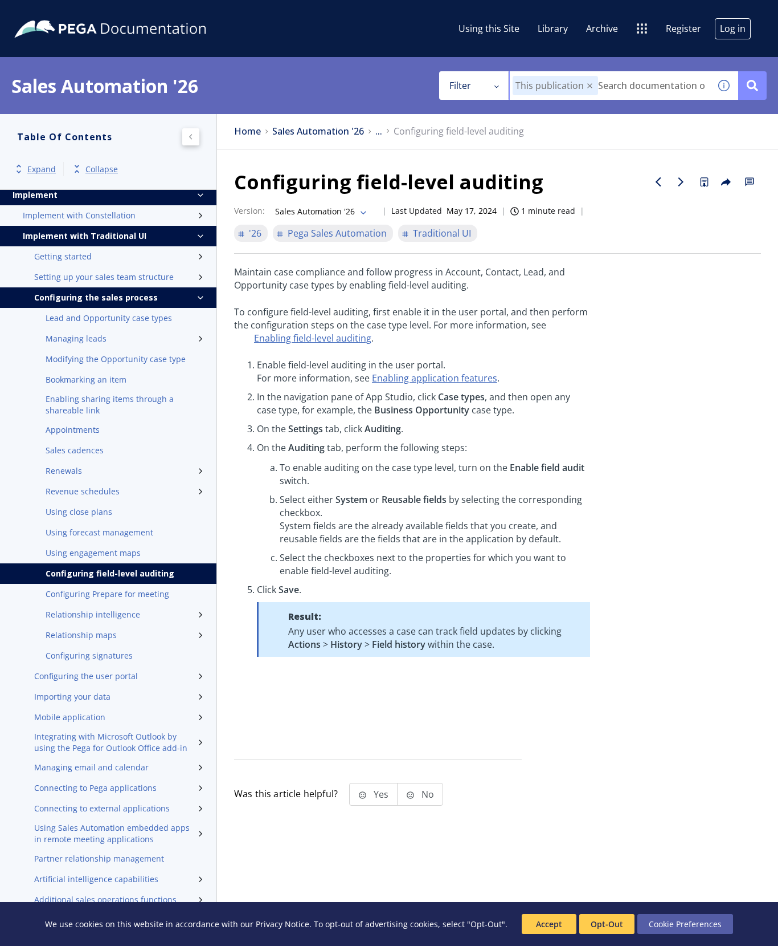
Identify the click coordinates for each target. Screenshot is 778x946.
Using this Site (488, 28)
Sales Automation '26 (318, 131)
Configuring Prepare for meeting (107, 593)
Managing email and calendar (91, 767)
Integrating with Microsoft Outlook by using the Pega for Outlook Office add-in (110, 742)
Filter (460, 85)
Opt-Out (607, 924)
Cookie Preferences (685, 924)
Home (247, 131)
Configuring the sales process (96, 297)
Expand (41, 169)
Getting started (63, 256)
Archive (602, 28)
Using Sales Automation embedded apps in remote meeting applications (112, 833)
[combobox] (610, 85)
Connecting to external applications (102, 808)
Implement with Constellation (79, 215)
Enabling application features (434, 378)
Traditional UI (442, 233)
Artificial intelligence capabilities (96, 879)
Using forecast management (99, 532)
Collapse (101, 169)
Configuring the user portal (86, 676)
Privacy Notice (282, 924)
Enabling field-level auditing (312, 338)
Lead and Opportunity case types (109, 317)
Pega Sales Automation (337, 233)
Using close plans (79, 511)
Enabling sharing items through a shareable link (110, 404)
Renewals (64, 470)
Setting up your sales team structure (104, 276)
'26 (255, 233)
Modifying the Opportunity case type (116, 359)
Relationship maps (81, 635)
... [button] (378, 131)
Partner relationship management (99, 858)
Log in (733, 28)
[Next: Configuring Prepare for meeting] (681, 181)
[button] (589, 86)
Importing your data (72, 696)
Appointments (73, 429)
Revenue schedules (83, 491)
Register (683, 28)
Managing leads (76, 338)
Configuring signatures (89, 655)
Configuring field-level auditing (110, 573)
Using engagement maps (93, 552)
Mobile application (69, 717)
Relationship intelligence (93, 614)
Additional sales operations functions (105, 899)
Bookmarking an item (86, 379)
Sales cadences (75, 450)
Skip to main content (50, 13)
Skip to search (138, 13)
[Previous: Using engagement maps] (658, 181)
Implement (35, 194)
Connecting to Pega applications (95, 787)
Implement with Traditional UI (84, 235)
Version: (249, 210)
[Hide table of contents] (190, 136)
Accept (549, 924)
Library (553, 28)
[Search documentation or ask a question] (752, 85)
